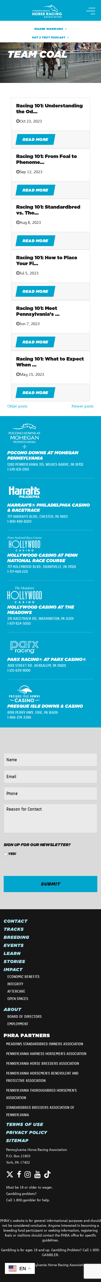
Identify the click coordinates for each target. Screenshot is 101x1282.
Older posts (17, 405)
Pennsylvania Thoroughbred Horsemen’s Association (41, 1094)
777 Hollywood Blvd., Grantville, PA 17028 (41, 566)
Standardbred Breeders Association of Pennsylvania (40, 1111)
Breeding (16, 937)
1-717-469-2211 (17, 571)
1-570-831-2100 (18, 469)
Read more (35, 139)
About (12, 1009)
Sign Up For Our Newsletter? (37, 844)
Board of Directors (24, 1016)
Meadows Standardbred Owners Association (44, 1044)
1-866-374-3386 (19, 717)
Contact (15, 921)
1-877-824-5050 (19, 623)
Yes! (12, 854)
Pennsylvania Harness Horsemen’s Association (46, 1053)
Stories (14, 961)
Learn (12, 953)
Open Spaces (17, 998)
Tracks (14, 929)
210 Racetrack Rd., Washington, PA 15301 (40, 618)
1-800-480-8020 (19, 521)
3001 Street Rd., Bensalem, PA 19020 (36, 665)
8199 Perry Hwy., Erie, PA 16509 (32, 712)
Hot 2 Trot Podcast (48, 37)
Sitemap (17, 1140)
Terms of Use (24, 1124)
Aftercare (16, 991)
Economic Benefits (23, 976)
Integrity (15, 984)
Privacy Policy (26, 1132)
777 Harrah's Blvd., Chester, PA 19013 (37, 516)
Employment (17, 1023)
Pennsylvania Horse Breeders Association (42, 1063)
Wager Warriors (48, 29)
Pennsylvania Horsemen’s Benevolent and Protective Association (42, 1077)
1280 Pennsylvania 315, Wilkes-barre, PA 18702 (45, 464)
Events (14, 945)
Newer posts (83, 405)
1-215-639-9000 (18, 670)
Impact (13, 969)
